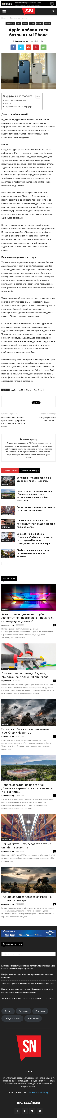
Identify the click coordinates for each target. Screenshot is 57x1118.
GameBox (39, 23)
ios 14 (21, 390)
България (5, 540)
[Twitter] (32, 1111)
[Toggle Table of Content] (36, 96)
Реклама (23, 1011)
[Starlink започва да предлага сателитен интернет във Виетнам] (8, 553)
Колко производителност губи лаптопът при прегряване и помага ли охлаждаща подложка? (28, 618)
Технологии (15, 18)
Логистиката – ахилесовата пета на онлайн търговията (26, 845)
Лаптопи (5, 610)
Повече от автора (30, 470)
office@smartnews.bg (38, 1092)
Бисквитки (33, 1018)
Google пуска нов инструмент (47, 419)
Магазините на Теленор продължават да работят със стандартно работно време (14, 422)
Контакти (40, 1011)
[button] (53, 11)
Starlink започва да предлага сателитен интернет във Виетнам (33, 553)
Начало (4, 18)
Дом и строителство (9, 669)
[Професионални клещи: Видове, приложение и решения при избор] (28, 656)
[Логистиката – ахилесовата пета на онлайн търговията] (8, 510)
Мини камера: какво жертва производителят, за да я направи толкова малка (36, 523)
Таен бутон (38, 390)
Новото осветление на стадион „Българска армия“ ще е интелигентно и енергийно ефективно (27, 990)
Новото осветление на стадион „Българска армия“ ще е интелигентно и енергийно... (27, 788)
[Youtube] (39, 1111)
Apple (24, 18)
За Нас (8, 1011)
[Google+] (25, 1111)
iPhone (25, 23)
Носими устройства (6, 526)
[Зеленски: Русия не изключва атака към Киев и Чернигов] (8, 481)
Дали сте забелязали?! (15, 100)
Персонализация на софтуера (19, 107)
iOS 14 (8, 103)
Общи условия (12, 1018)
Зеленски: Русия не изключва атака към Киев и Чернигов (26, 731)
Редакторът (6, 681)
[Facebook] (17, 1111)
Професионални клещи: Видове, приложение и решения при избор (24, 675)
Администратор (21, 41)
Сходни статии (10, 470)
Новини (47, 23)
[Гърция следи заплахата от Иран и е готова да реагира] (28, 880)
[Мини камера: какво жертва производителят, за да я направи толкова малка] (8, 524)
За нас (32, 23)
